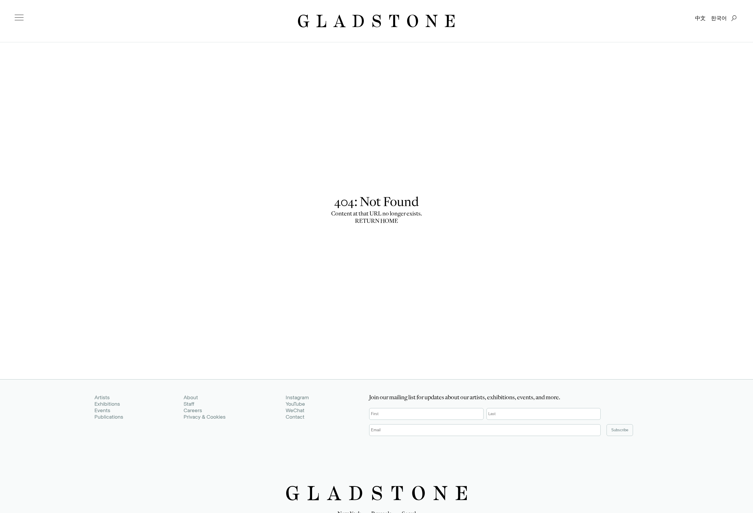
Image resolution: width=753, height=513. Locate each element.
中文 (700, 18)
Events (102, 410)
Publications (108, 417)
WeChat (295, 410)
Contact (295, 417)
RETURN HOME (376, 221)
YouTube (295, 404)
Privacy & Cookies (205, 417)
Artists (102, 397)
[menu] (19, 18)
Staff (189, 404)
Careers (193, 410)
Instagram (297, 397)
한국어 (719, 18)
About (191, 397)
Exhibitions (107, 404)
